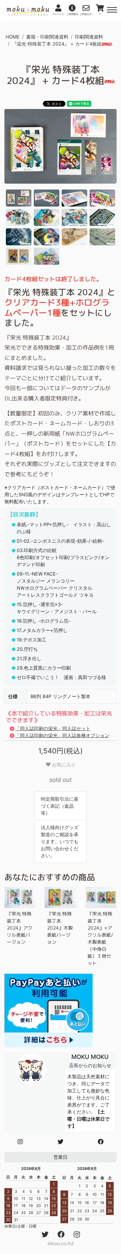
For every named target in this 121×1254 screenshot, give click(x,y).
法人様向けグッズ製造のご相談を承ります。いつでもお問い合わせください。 (59, 841)
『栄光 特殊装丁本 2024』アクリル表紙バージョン (20, 928)
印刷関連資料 (89, 37)
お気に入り (63, 764)
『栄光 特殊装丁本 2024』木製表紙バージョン (60, 928)
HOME (13, 37)
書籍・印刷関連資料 (47, 37)
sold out (60, 779)
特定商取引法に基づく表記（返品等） (59, 806)
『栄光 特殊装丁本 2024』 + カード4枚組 (57, 44)
